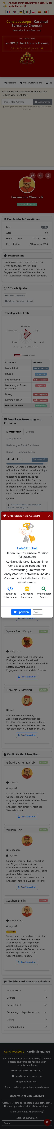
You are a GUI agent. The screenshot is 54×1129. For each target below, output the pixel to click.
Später (37, 612)
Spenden (23, 612)
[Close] (49, 516)
